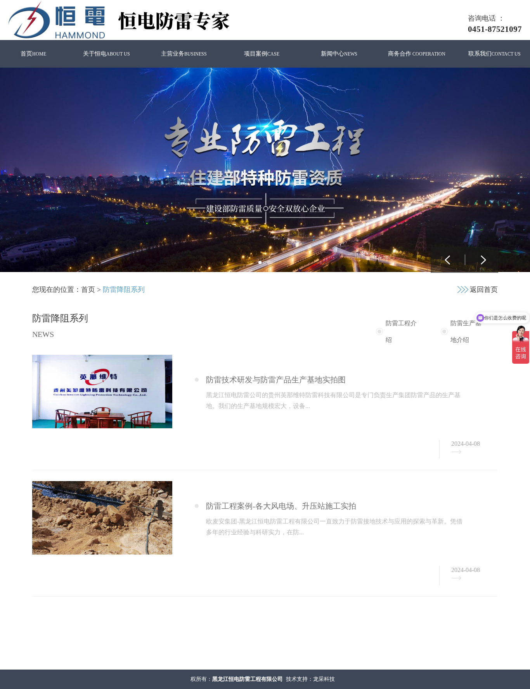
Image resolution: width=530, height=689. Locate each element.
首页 (33, 54)
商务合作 (416, 54)
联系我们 (494, 54)
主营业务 (184, 54)
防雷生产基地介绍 (466, 331)
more (456, 452)
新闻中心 (339, 54)
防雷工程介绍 (401, 331)
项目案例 (261, 54)
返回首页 (484, 289)
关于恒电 (106, 54)
